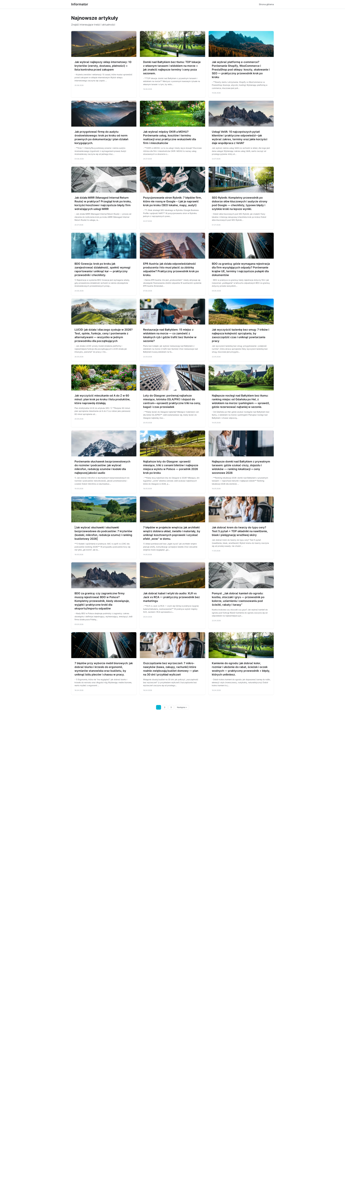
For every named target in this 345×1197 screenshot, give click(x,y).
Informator (79, 4)
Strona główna (266, 4)
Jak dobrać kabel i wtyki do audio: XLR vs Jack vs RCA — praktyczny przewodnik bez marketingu (171, 597)
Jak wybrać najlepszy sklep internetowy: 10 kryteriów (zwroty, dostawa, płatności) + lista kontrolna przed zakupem (103, 65)
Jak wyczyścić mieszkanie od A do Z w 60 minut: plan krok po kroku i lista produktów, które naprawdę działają (102, 399)
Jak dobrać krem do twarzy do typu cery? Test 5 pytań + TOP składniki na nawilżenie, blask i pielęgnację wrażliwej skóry (240, 531)
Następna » (182, 707)
